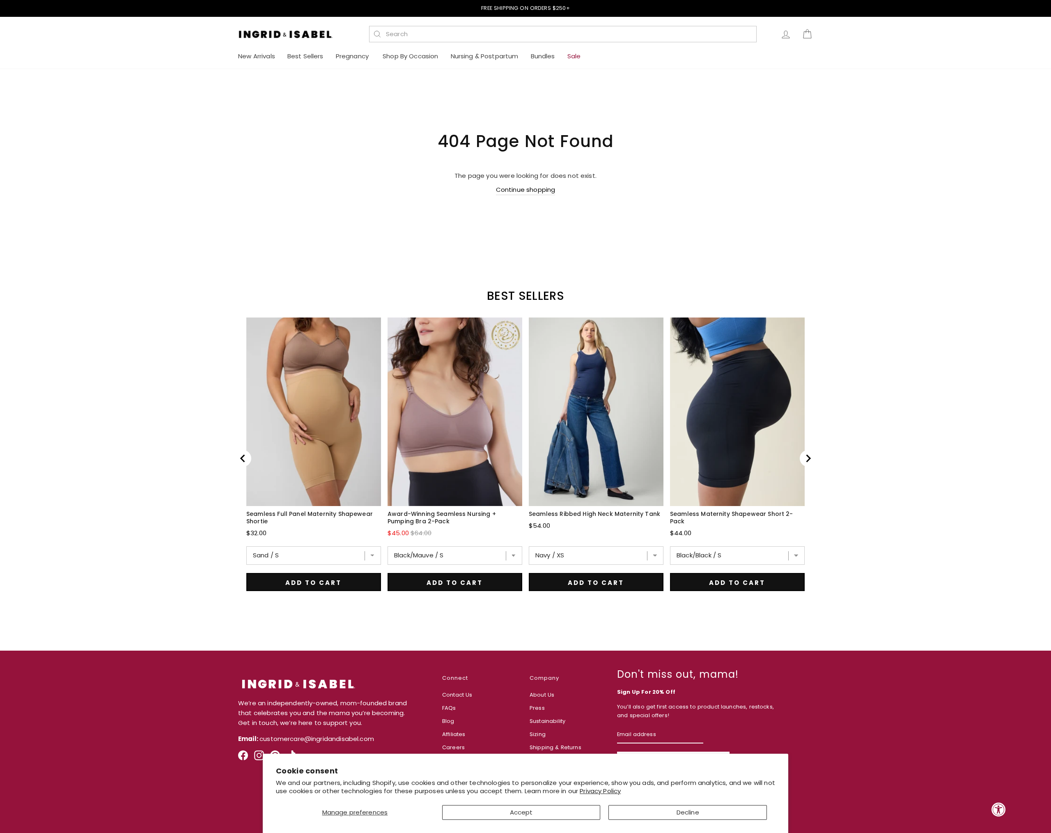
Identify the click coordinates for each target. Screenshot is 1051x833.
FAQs (449, 708)
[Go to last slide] (243, 458)
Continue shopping (525, 189)
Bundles (543, 56)
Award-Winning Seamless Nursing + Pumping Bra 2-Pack (442, 517)
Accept (521, 812)
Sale (574, 56)
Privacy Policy (600, 791)
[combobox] (567, 34)
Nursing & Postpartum (485, 56)
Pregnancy (353, 56)
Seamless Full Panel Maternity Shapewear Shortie (309, 517)
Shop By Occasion (410, 56)
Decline (688, 812)
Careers (453, 747)
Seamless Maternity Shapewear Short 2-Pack (731, 517)
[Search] (377, 34)
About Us (542, 695)
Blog (448, 721)
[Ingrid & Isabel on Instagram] (259, 758)
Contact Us (457, 695)
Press (537, 708)
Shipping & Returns (555, 747)
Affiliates (454, 734)
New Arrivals (256, 56)
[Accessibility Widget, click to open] (998, 809)
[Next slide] (808, 458)
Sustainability (547, 721)
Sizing (538, 734)
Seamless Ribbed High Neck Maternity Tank (594, 514)
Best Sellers (305, 56)
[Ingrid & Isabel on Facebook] (243, 758)
